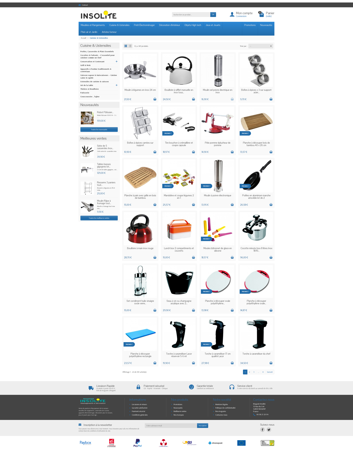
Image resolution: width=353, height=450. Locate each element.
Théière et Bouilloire (89, 89)
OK (213, 14)
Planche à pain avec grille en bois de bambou (140, 197)
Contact (85, 5)
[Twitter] (268, 429)
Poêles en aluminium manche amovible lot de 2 (256, 197)
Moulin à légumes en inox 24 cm (140, 90)
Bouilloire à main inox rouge (140, 248)
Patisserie (84, 92)
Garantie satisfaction (139, 408)
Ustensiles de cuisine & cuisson (94, 81)
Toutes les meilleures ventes (99, 218)
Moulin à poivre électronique (217, 195)
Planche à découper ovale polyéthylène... (217, 302)
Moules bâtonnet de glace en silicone (218, 249)
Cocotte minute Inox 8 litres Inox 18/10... (256, 249)
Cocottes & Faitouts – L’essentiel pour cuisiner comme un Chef (97, 56)
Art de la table (86, 85)
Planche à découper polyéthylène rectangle (140, 355)
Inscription (203, 425)
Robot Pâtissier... (105, 112)
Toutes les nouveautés (99, 129)
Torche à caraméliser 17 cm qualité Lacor (218, 355)
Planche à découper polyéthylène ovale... (256, 302)
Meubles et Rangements (93, 25)
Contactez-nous (221, 415)
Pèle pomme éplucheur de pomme (217, 144)
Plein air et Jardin (89, 32)
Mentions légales (221, 404)
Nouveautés (266, 25)
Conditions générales (140, 415)
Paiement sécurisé (138, 411)
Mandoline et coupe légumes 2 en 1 (179, 197)
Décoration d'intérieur (169, 25)
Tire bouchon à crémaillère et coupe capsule (179, 144)
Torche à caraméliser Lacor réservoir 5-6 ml (179, 355)
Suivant (270, 372)
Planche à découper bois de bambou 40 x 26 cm (256, 144)
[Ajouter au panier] (155, 99)
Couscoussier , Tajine (89, 96)
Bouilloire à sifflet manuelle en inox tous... (179, 91)
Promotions (250, 25)
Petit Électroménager (144, 25)
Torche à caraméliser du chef (256, 353)
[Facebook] (262, 429)
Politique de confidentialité (225, 408)
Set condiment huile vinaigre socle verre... (140, 302)
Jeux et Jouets (213, 25)
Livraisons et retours (139, 404)
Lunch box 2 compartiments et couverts (179, 249)
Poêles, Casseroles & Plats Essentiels (97, 51)
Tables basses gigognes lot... (104, 165)
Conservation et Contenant (92, 61)
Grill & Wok (85, 65)
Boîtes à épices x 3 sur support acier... (256, 91)
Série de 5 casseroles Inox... (105, 147)
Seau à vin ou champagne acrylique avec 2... (179, 302)
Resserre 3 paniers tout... (106, 184)
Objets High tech (192, 25)
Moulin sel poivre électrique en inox (217, 91)
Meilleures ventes (180, 411)
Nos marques (179, 415)
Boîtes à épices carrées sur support (140, 144)
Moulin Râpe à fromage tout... (104, 202)
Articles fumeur (109, 32)
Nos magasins (220, 411)
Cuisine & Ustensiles (119, 25)
